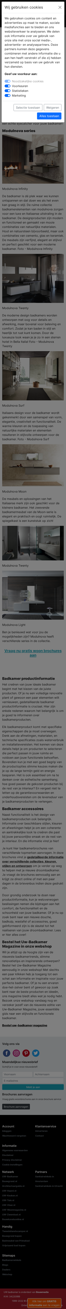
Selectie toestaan (28, 107)
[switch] (7, 85)
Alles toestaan (49, 116)
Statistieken (20, 91)
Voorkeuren (20, 86)
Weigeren (52, 107)
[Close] (60, 7)
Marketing (19, 95)
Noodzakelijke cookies (27, 81)
